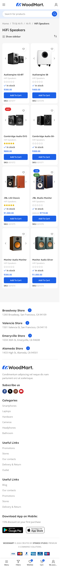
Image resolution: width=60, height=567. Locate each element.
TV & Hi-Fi (17, 23)
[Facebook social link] (4, 391)
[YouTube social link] (21, 391)
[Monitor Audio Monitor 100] (16, 243)
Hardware (7, 416)
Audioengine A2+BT (14, 74)
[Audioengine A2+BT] (16, 58)
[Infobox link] (17, 310)
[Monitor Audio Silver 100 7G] (44, 243)
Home (5, 23)
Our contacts (9, 459)
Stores (5, 453)
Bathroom (7, 433)
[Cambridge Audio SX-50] (44, 120)
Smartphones (9, 405)
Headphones (9, 427)
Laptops (6, 411)
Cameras (7, 422)
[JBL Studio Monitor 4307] (44, 181)
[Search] (54, 14)
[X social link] (10, 391)
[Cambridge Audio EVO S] (16, 120)
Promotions (8, 448)
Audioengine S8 (40, 74)
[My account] (56, 5)
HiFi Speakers (10, 78)
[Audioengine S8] (44, 58)
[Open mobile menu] (4, 5)
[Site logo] (30, 4)
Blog (4, 484)
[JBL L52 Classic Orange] (16, 181)
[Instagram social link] (15, 391)
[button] (16, 95)
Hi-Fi (28, 23)
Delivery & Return (11, 464)
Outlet (5, 470)
